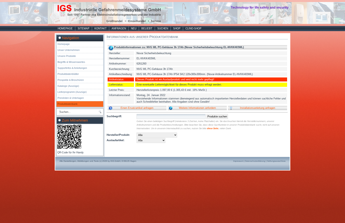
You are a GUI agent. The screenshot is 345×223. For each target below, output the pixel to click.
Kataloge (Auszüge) (68, 86)
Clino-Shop (193, 28)
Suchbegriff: (114, 116)
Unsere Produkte (67, 56)
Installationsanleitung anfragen (257, 107)
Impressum (238, 161)
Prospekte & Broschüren (71, 80)
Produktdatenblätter (68, 74)
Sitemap (83, 28)
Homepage (65, 28)
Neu (133, 28)
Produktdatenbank (67, 104)
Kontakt (100, 28)
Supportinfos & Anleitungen (72, 68)
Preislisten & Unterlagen (71, 98)
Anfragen (119, 28)
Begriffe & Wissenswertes (71, 62)
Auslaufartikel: (115, 140)
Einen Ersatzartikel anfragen (137, 107)
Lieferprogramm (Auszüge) (72, 92)
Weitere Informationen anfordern (197, 107)
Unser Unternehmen (69, 50)
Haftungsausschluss (276, 161)
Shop (176, 28)
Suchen (162, 28)
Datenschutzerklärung (255, 161)
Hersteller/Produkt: (118, 134)
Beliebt (146, 28)
